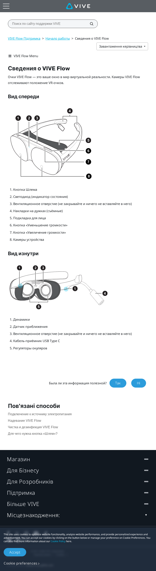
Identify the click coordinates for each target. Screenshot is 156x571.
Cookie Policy (58, 541)
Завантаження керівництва (121, 46)
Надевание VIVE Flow (24, 420)
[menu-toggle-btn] (6, 6)
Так (118, 383)
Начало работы (58, 38)
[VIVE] (78, 6)
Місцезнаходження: (33, 515)
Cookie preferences (20, 563)
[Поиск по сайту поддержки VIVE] (89, 24)
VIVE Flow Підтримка (24, 38)
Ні (138, 383)
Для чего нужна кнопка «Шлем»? (32, 433)
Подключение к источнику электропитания (40, 414)
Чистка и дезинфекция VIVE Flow (33, 427)
